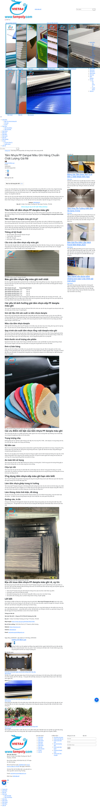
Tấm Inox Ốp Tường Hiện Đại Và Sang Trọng (80, 209)
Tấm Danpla (5, 139)
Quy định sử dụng (58, 737)
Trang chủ (7, 150)
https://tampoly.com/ (15, 627)
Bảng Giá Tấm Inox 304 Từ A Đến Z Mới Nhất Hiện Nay (79, 175)
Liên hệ (91, 91)
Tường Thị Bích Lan (9, 163)
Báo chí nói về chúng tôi (93, 47)
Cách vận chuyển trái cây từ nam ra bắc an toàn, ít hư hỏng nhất (21, 726)
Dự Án (93, 55)
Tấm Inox (92, 70)
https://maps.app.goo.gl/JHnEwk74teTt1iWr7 (23, 621)
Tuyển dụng (7, 144)
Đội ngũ (6, 123)
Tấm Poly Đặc (93, 65)
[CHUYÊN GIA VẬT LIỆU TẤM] (18, 9)
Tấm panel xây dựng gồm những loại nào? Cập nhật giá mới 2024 (80, 278)
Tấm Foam (92, 73)
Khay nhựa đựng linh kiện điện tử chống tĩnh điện (17, 699)
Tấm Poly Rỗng (93, 60)
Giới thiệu (92, 42)
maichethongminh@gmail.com (16, 632)
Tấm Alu (92, 75)
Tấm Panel (92, 68)
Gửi (69, 748)
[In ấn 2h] (18, 744)
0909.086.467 (38, 9)
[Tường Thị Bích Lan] (6, 161)
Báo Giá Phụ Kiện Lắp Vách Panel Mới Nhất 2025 (79, 243)
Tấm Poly (92, 57)
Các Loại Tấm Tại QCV (11, 23)
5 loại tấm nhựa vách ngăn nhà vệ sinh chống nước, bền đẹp (20, 672)
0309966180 (22, 765)
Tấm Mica (92, 71)
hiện (22, 183)
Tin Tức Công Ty (8, 142)
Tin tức (91, 79)
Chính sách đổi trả (58, 739)
